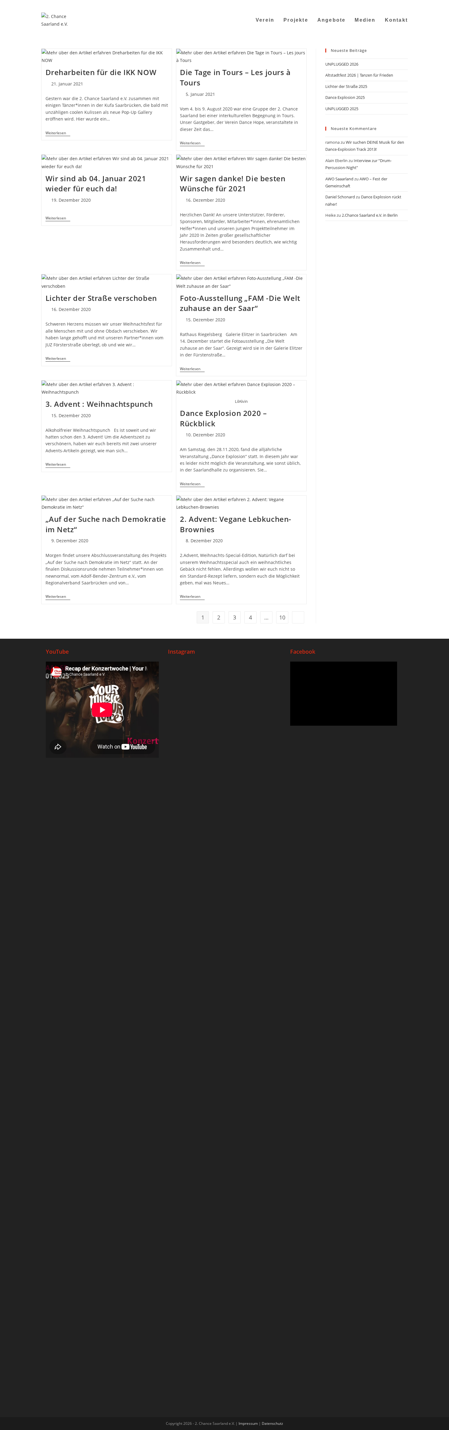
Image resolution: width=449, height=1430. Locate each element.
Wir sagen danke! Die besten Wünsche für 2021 (232, 183)
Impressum (248, 1423)
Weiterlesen (58, 133)
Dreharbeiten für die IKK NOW (101, 72)
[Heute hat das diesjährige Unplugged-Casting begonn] (186, 1177)
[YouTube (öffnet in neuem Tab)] (383, 5)
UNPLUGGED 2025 (341, 108)
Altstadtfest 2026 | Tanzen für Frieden (359, 75)
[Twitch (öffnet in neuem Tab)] (405, 5)
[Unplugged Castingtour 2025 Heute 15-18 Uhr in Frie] (224, 1077)
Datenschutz (272, 1423)
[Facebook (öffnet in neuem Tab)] (367, 5)
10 (282, 617)
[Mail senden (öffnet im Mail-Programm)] (390, 5)
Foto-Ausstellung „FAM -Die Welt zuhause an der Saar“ (240, 303)
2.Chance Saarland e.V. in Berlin (370, 215)
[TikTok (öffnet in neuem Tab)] (398, 5)
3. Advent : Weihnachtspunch (99, 404)
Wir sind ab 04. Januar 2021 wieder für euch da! (96, 183)
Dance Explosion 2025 (345, 97)
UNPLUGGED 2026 (341, 64)
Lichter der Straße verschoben (101, 298)
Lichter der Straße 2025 (346, 86)
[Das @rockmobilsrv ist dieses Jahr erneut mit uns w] (262, 1092)
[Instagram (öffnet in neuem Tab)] (375, 5)
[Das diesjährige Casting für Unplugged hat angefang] (224, 807)
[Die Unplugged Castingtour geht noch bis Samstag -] (262, 746)
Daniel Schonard (340, 197)
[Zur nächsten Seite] (298, 617)
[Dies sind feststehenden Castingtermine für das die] (186, 788)
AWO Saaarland (339, 179)
